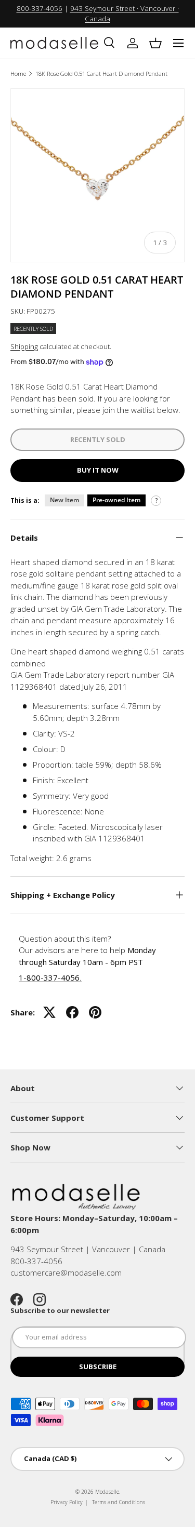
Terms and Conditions (118, 1502)
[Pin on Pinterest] (95, 1012)
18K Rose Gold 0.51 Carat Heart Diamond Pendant (101, 73)
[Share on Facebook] (72, 1012)
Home (18, 73)
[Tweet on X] (49, 1012)
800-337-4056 (39, 8)
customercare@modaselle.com (66, 1272)
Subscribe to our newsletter (60, 1310)
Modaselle (107, 1491)
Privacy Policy (66, 1502)
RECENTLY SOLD (97, 439)
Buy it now (98, 470)
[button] (155, 43)
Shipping (24, 346)
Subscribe (97, 1366)
